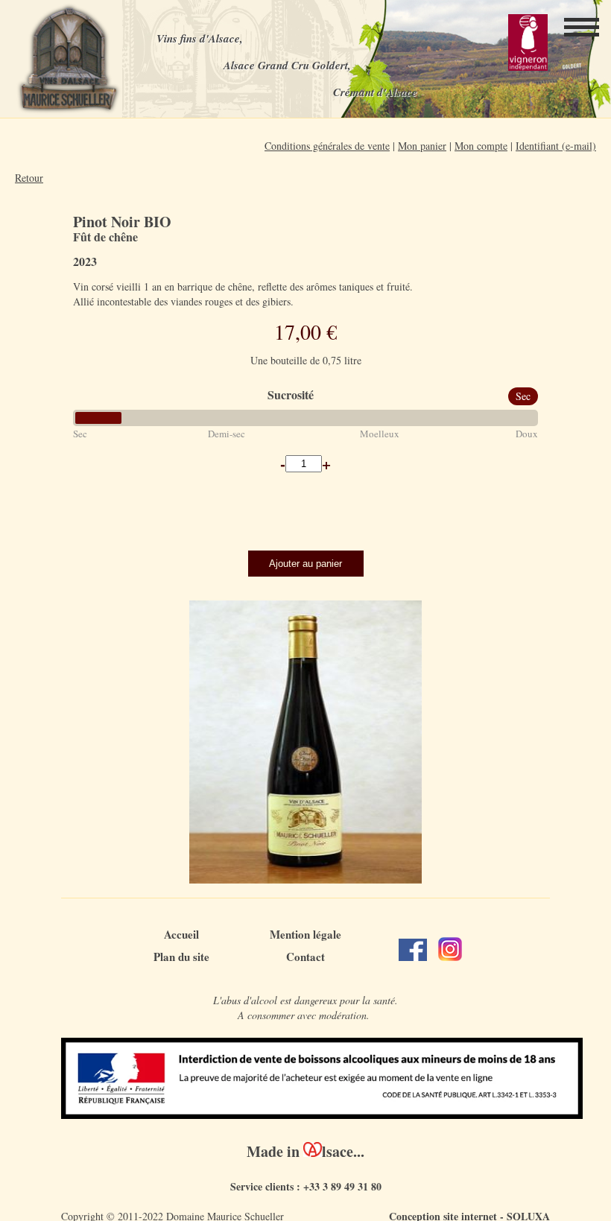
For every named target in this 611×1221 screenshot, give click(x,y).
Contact (305, 956)
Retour (29, 178)
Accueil (181, 934)
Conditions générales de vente (327, 146)
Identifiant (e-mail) (556, 146)
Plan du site (181, 956)
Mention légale (305, 934)
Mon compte (481, 146)
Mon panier (422, 146)
